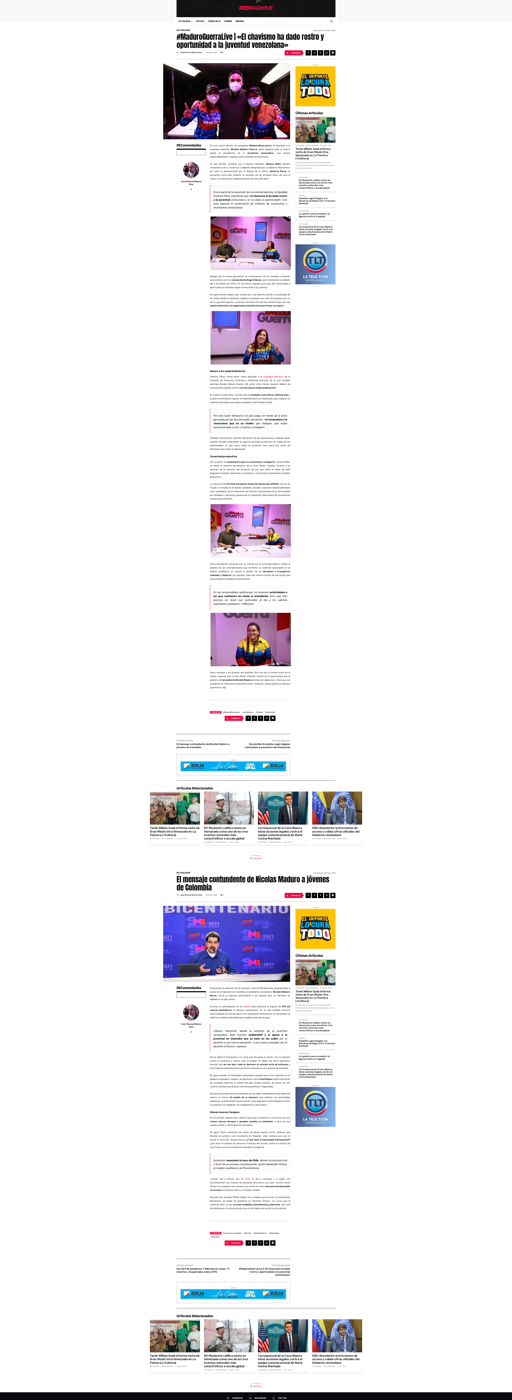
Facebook (237, 1398)
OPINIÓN (302, 195)
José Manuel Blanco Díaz (191, 52)
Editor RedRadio (312, 145)
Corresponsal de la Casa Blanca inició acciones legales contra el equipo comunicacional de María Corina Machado (316, 231)
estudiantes (247, 712)
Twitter (282, 1398)
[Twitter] (314, 53)
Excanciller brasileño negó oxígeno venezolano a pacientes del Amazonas (267, 746)
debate (286, 149)
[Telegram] (332, 53)
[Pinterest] (320, 53)
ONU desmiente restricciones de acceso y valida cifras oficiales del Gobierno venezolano (335, 831)
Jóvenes (259, 712)
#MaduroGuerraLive (231, 712)
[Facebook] (308, 53)
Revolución (270, 712)
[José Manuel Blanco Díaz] (191, 170)
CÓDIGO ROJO (304, 211)
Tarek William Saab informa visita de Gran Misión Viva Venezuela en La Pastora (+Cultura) (313, 153)
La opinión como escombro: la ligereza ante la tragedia (314, 215)
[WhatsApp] (326, 53)
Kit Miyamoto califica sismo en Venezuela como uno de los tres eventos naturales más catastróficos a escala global (316, 184)
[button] (331, 21)
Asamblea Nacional (273, 376)
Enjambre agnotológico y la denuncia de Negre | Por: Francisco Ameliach (317, 201)
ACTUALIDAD (183, 30)
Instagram (260, 1398)
